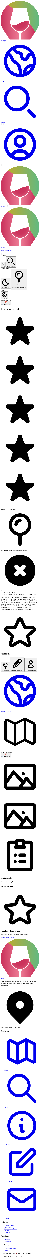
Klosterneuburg (9, 1225)
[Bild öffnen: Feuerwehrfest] (6, 303)
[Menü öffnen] (1, 165)
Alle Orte (7, 1232)
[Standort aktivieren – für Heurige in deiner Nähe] (1, 124)
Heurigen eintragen (10, 1248)
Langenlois (7, 1227)
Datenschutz (8, 1241)
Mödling (6, 1230)
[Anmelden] (20, 163)
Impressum (7, 1239)
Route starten (5, 670)
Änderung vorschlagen (17, 670)
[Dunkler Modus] (3, 124)
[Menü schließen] (1, 254)
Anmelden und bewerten (8, 937)
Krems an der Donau (10, 1229)
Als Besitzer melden (30, 670)
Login (6, 1250)
